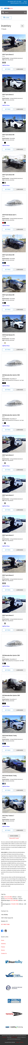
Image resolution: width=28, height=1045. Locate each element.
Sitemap (21, 1042)
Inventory (3, 943)
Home (2, 940)
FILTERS (7, 17)
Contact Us (4, 953)
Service (3, 950)
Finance (3, 947)
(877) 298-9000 (14, 900)
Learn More (19, 69)
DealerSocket (14, 1037)
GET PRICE (7, 69)
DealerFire (4, 1037)
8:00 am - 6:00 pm (17, 897)
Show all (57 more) (14, 838)
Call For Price (5, 65)
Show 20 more (14, 836)
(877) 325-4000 (8, 897)
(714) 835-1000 (14, 904)
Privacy (17, 1042)
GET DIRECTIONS (5, 924)
